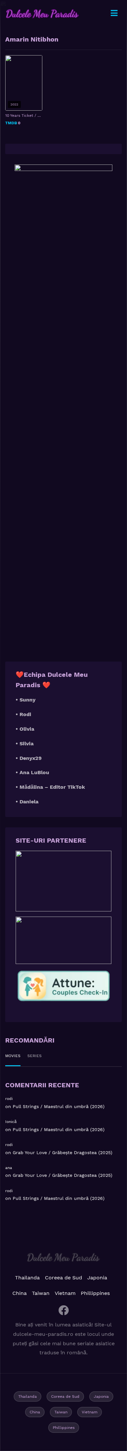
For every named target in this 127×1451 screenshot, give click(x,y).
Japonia (97, 1277)
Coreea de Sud (63, 1277)
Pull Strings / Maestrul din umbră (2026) (59, 1106)
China (19, 1293)
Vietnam (65, 1293)
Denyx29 (31, 758)
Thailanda (27, 1277)
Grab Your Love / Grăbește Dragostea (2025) (62, 1152)
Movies (13, 1056)
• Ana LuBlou (32, 772)
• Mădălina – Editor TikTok (50, 787)
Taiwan (40, 1293)
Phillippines (95, 1293)
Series (34, 1056)
